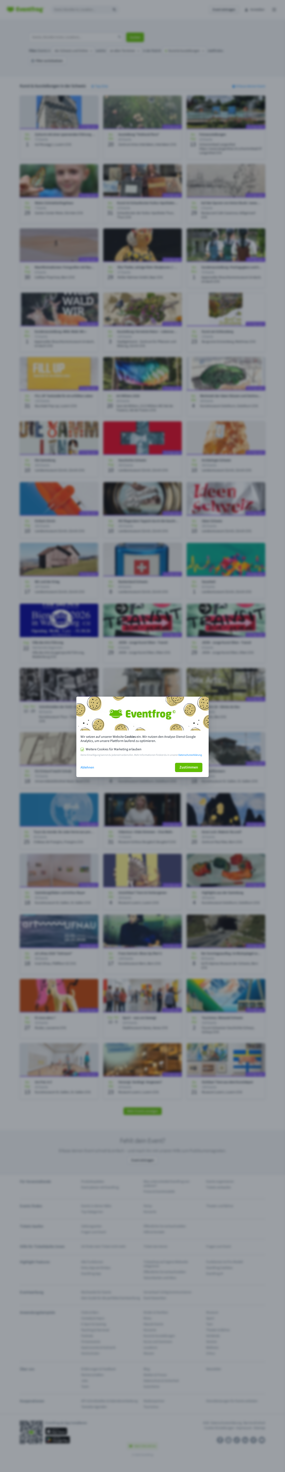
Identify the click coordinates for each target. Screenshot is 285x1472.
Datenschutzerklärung (190, 755)
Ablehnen (87, 767)
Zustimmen (188, 767)
